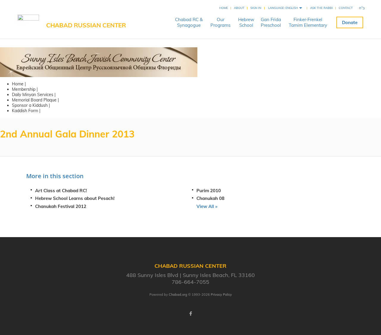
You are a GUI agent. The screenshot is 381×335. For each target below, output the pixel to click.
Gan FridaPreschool (271, 22)
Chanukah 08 (210, 198)
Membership (23, 89)
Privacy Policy (221, 294)
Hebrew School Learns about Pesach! (75, 198)
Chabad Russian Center (86, 25)
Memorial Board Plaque (34, 100)
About (239, 8)
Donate (349, 22)
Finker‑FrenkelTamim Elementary (308, 22)
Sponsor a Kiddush (30, 105)
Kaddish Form (25, 110)
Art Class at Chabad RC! (61, 190)
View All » (206, 206)
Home (223, 8)
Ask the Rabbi (321, 8)
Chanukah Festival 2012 (60, 206)
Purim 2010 (208, 190)
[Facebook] (190, 313)
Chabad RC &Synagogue (189, 22)
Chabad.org (178, 294)
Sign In (255, 8)
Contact (346, 8)
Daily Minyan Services (32, 94)
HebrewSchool (246, 22)
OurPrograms (220, 22)
